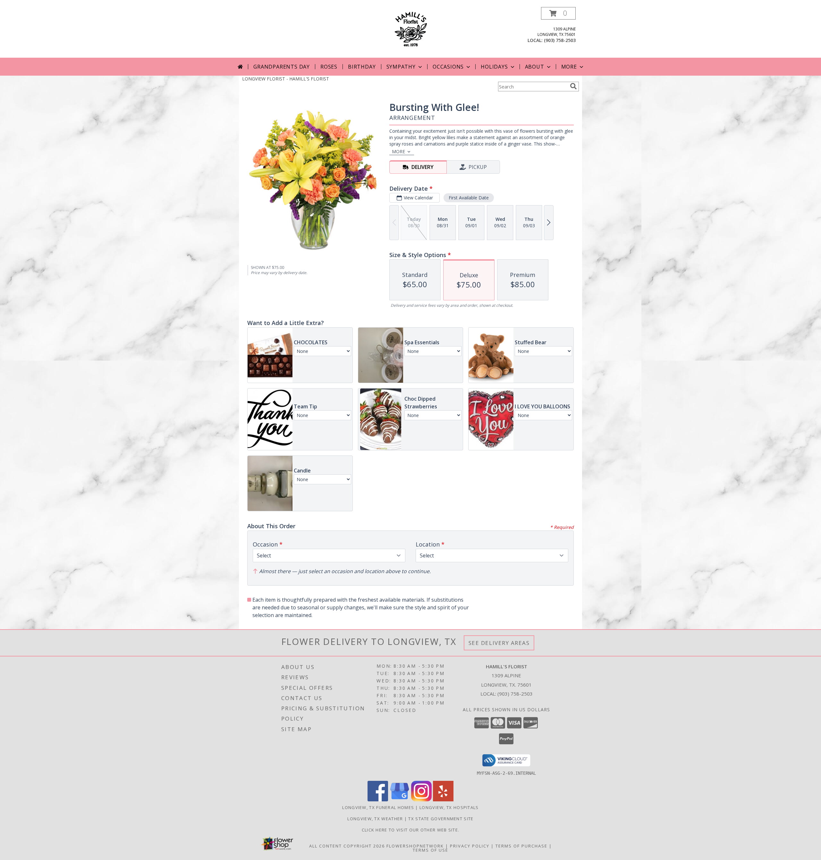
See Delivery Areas (499, 643)
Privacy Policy (469, 846)
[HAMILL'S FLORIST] (410, 28)
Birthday (362, 66)
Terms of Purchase (521, 846)
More (569, 66)
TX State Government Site (440, 819)
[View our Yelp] (443, 800)
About (534, 66)
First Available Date (469, 198)
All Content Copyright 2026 (347, 846)
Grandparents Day (281, 66)
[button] (558, 13)
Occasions (448, 66)
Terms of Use (430, 850)
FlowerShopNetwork (415, 846)
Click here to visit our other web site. (411, 830)
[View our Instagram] (421, 800)
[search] (573, 86)
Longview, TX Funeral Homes (378, 807)
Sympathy (401, 66)
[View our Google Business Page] (399, 800)
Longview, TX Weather (375, 819)
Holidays (494, 66)
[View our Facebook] (378, 800)
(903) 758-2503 (560, 40)
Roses (328, 66)
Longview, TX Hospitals (449, 807)
